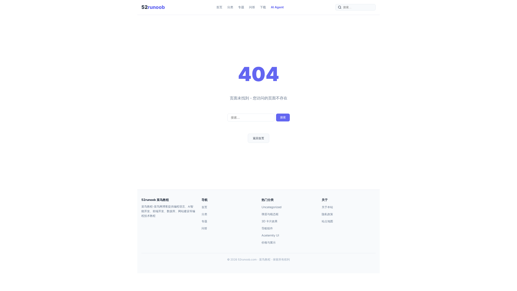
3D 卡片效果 (269, 221)
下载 (263, 7)
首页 (219, 7)
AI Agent (277, 7)
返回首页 (258, 138)
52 (153, 7)
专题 (241, 7)
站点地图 (327, 221)
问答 (252, 7)
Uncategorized (272, 207)
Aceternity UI (270, 235)
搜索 (283, 117)
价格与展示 (269, 242)
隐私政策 (327, 214)
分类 (230, 7)
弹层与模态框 (270, 214)
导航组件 (267, 228)
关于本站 (327, 207)
